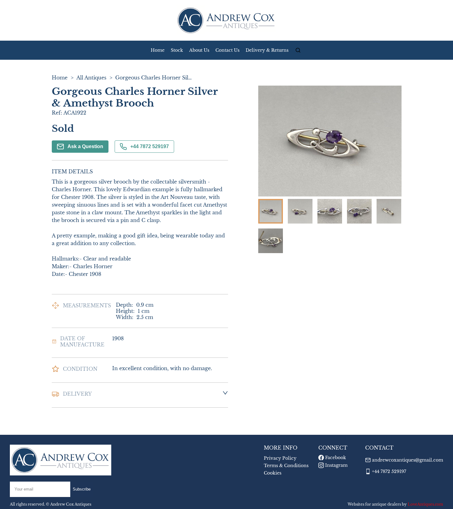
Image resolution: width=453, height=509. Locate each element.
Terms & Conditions (286, 465)
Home (158, 50)
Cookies (272, 473)
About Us (199, 50)
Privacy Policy (280, 458)
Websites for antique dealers (374, 504)
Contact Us (227, 50)
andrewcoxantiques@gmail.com (407, 460)
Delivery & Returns (267, 50)
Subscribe (82, 489)
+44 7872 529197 (149, 146)
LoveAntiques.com (425, 504)
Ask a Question (85, 146)
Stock (177, 50)
